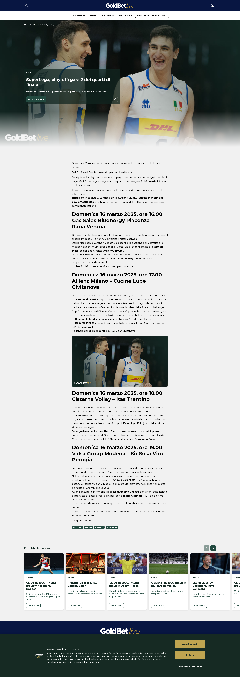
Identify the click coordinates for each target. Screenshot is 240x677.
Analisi (33, 24)
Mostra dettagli (92, 662)
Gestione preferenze (190, 666)
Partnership (125, 15)
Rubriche (106, 15)
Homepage (79, 15)
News (93, 15)
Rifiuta (190, 655)
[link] (152, 15)
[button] (206, 548)
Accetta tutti (190, 644)
